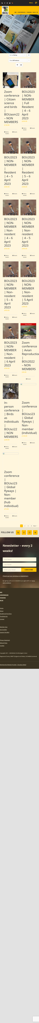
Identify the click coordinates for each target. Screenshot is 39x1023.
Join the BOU (3, 630)
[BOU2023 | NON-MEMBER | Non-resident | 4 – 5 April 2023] (28, 207)
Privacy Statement (5, 640)
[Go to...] (33, 3)
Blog (1, 600)
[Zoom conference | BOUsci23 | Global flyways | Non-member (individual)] (28, 391)
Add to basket (7, 132)
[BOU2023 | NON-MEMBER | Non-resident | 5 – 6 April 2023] (11, 269)
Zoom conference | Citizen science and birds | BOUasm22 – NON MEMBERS (11, 107)
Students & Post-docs (6, 614)
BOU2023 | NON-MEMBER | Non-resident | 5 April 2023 (28, 292)
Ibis (1, 592)
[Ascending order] (29, 55)
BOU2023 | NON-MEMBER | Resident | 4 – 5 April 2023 (10, 170)
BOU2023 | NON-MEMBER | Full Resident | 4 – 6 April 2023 (28, 105)
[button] (37, 12)
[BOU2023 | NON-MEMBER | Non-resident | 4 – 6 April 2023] (11, 207)
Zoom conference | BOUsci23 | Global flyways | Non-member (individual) (29, 418)
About (1, 611)
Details (15, 132)
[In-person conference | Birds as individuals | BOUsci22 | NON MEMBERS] (11, 391)
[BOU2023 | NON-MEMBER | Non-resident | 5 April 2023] (28, 269)
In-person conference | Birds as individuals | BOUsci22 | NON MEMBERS (11, 420)
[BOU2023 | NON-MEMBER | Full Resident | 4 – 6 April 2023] (28, 80)
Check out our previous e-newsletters (15, 576)
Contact (2, 619)
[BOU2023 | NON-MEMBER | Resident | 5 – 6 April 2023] (28, 146)
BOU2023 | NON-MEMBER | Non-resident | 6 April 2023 (10, 354)
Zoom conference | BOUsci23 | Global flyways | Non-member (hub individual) (11, 489)
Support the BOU (4, 632)
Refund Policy (3, 643)
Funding (3, 598)
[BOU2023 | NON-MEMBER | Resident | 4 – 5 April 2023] (11, 146)
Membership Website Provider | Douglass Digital (13, 665)
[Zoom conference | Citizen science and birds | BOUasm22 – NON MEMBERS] (11, 80)
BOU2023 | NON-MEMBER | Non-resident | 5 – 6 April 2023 (10, 294)
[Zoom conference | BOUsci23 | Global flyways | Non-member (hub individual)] (11, 460)
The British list (4, 616)
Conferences (4, 595)
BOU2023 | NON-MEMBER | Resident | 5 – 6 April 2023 (28, 170)
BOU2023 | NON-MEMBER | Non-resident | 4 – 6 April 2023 (10, 232)
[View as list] (21, 65)
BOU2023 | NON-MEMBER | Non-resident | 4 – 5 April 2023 (28, 232)
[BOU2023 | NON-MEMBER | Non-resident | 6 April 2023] (11, 331)
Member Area (3, 627)
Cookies (2, 645)
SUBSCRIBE (29, 570)
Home (1, 608)
